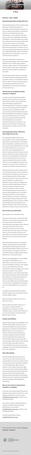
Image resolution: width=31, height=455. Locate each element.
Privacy (25, 428)
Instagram (12, 430)
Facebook (5, 430)
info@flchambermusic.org (10, 397)
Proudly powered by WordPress (10, 451)
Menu (16, 12)
